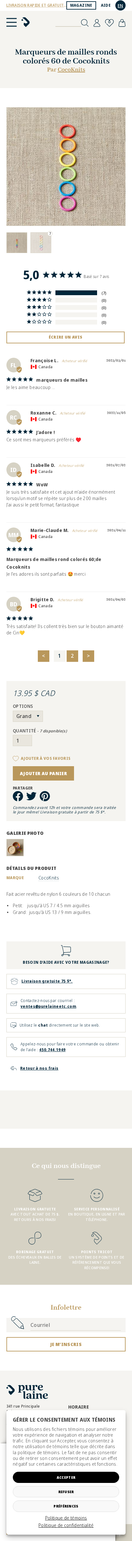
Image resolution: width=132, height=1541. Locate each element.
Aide (106, 5)
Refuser (66, 1491)
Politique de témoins (66, 1518)
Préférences (66, 1506)
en (120, 6)
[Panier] (122, 23)
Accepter (66, 1477)
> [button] (88, 655)
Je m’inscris (66, 1344)
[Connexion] (97, 23)
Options (23, 706)
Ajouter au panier (43, 773)
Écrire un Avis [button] (66, 337)
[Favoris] (109, 23)
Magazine (81, 5)
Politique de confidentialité (66, 1525)
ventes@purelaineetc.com (48, 1006)
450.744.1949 (52, 1049)
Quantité (40, 731)
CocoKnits (71, 70)
